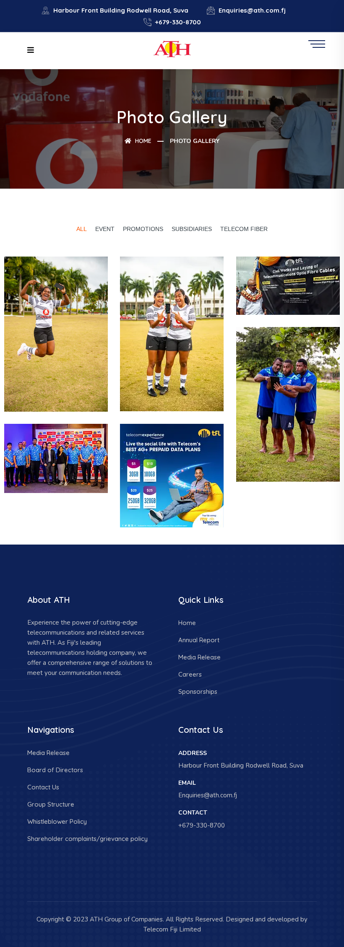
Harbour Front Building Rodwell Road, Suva (120, 10)
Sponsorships (197, 691)
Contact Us (43, 787)
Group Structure (50, 804)
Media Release (199, 657)
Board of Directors (55, 770)
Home (142, 141)
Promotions (143, 229)
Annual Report (198, 640)
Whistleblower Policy (57, 821)
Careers (190, 674)
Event (105, 229)
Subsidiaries (192, 229)
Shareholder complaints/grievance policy (87, 839)
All (81, 229)
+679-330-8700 (177, 22)
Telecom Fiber (244, 229)
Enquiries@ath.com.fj (251, 10)
